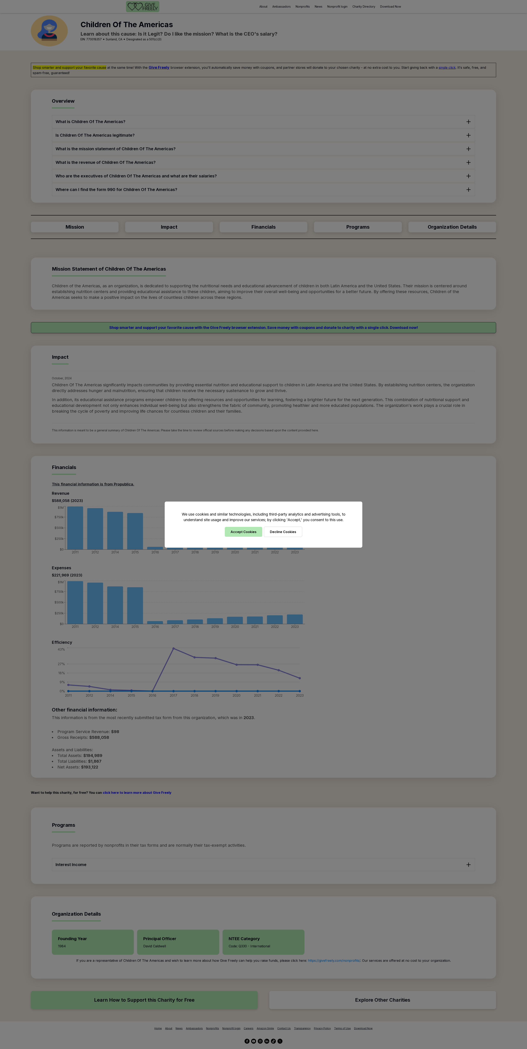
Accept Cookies (244, 532)
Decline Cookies (283, 532)
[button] (263, 524)
